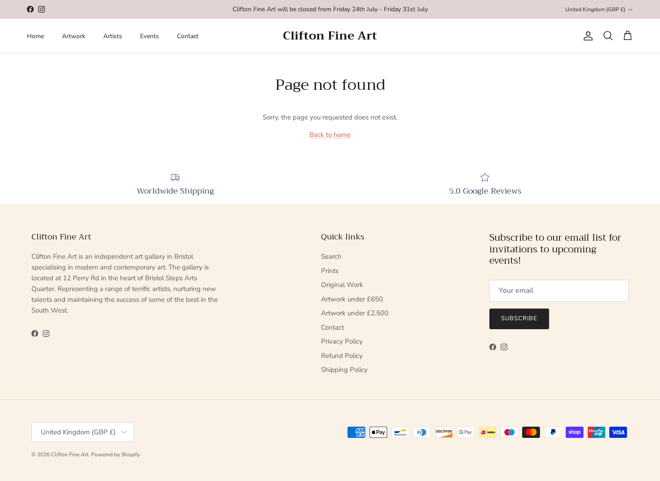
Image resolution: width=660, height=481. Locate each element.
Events (149, 36)
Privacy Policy (342, 341)
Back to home (330, 134)
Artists (112, 36)
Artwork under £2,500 (354, 313)
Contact (187, 36)
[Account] (586, 36)
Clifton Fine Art (69, 454)
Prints (330, 270)
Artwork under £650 (352, 299)
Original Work (342, 284)
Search (331, 256)
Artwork (73, 36)
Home (35, 36)
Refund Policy (342, 355)
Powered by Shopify (115, 454)
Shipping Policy (344, 369)
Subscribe (519, 318)
